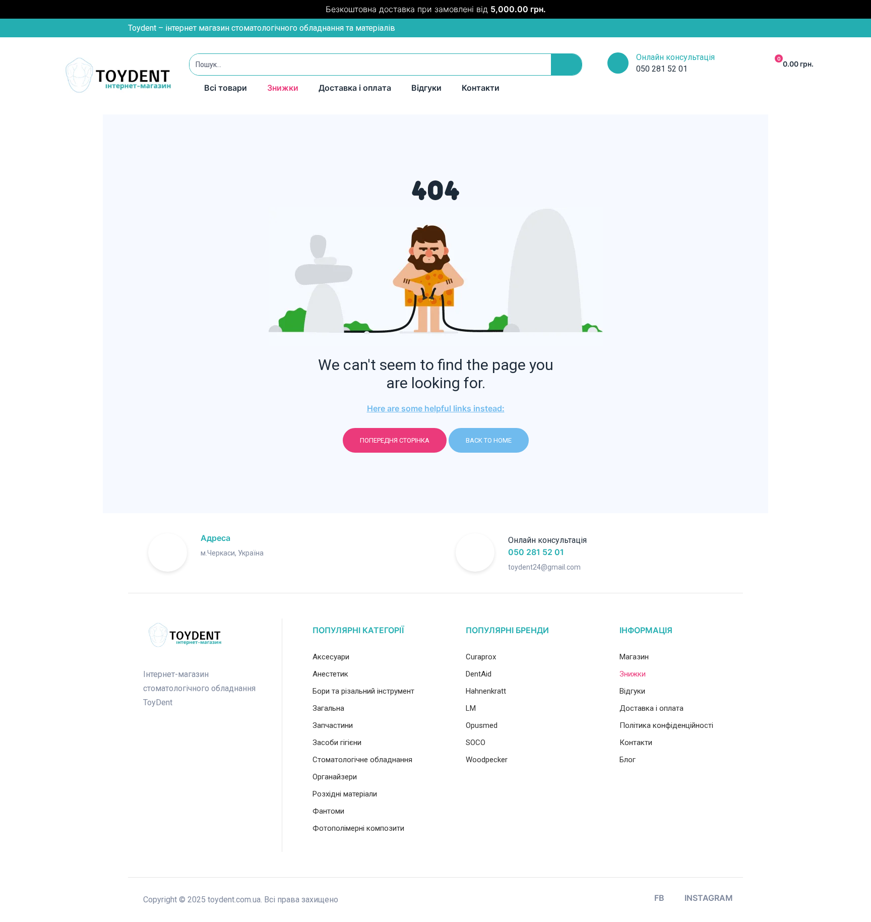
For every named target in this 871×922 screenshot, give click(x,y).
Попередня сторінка (394, 440)
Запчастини (333, 725)
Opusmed (481, 725)
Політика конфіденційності (666, 725)
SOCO (475, 742)
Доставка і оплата (355, 88)
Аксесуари (331, 656)
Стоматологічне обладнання (362, 759)
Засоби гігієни (337, 742)
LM (471, 708)
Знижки (282, 88)
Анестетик (330, 674)
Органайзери (335, 776)
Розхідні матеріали (345, 793)
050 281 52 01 (536, 552)
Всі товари (225, 88)
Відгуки (426, 88)
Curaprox (481, 656)
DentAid (478, 674)
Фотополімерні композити (358, 828)
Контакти (481, 88)
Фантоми (328, 811)
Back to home (489, 440)
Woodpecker (487, 759)
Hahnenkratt (486, 691)
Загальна (328, 708)
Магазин (634, 656)
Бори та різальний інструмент (363, 691)
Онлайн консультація (675, 57)
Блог (627, 759)
